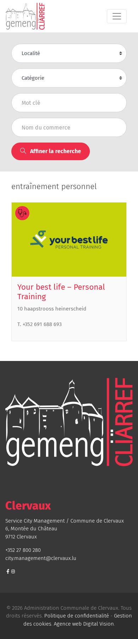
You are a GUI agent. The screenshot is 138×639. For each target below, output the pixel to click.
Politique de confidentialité (76, 616)
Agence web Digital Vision (84, 624)
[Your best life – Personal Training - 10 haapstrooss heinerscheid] (69, 240)
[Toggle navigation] (117, 16)
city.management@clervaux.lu (40, 558)
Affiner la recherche (55, 151)
